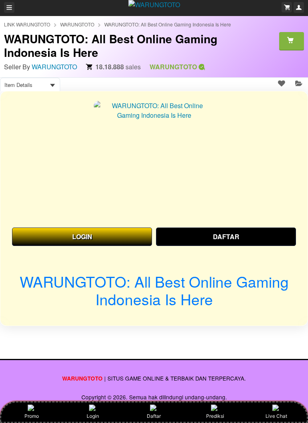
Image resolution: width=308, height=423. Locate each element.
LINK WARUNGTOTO (27, 24)
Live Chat (276, 416)
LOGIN (82, 236)
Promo (31, 416)
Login (93, 416)
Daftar (154, 416)
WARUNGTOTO (77, 24)
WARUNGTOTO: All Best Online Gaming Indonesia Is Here (167, 24)
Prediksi (215, 416)
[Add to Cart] (291, 41)
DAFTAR (226, 236)
